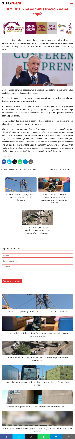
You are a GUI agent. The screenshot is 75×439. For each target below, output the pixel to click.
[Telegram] (25, 161)
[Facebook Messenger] (9, 161)
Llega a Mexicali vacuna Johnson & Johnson (19, 169)
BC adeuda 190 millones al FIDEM (59, 169)
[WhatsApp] (20, 161)
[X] (14, 161)
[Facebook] (4, 161)
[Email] (30, 161)
